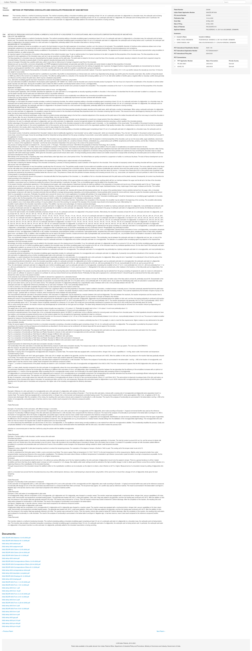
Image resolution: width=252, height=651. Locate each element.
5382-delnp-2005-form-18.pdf (11, 591)
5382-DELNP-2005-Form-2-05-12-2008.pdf (15, 597)
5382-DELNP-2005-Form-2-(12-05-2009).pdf (16, 594)
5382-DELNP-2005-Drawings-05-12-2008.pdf (16, 576)
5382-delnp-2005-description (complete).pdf (15, 573)
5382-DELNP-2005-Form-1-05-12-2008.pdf (15, 585)
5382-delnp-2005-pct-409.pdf (11, 623)
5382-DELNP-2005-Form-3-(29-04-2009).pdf (16, 603)
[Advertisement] (83, 27)
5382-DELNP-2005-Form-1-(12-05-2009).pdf (16, 582)
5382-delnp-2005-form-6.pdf (11, 614)
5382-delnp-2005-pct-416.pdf (11, 626)
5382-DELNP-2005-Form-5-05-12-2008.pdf (15, 609)
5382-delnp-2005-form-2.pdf (11, 600)
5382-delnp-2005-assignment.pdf (12, 546)
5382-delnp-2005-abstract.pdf (11, 544)
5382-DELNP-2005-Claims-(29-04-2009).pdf (16, 552)
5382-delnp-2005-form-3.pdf (11, 606)
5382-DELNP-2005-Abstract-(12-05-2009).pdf (16, 538)
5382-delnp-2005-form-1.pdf (11, 588)
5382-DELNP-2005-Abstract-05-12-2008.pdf (15, 541)
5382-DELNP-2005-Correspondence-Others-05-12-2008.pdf (20, 567)
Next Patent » (161, 631)
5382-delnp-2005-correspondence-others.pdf (16, 570)
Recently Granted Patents (28, 2)
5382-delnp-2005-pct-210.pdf (11, 620)
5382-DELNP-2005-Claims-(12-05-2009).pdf (16, 549)
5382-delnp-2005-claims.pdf (10, 558)
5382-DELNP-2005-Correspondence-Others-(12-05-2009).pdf (21, 561)
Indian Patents (10, 2)
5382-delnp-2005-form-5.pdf (11, 611)
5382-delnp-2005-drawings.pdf (11, 579)
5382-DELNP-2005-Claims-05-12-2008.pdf (15, 555)
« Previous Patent (7, 631)
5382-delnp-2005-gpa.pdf (10, 617)
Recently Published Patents (47, 2)
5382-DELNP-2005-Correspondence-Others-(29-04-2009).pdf (21, 564)
